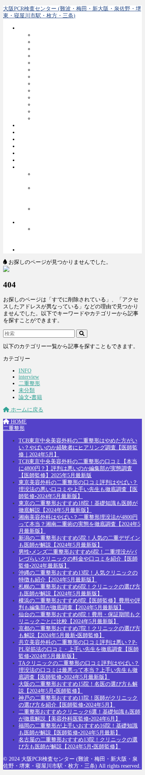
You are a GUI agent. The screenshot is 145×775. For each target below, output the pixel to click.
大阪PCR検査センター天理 (66, 97)
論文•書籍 (30, 167)
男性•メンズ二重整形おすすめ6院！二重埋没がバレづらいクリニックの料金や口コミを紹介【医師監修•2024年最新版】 (78, 559)
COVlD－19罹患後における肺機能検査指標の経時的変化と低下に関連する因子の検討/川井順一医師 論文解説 (86, 195)
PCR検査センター (40, 28)
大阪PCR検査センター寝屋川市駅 (74, 77)
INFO (25, 371)
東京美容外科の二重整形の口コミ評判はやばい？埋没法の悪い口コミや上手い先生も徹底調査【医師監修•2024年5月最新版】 (78, 489)
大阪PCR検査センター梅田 (66, 42)
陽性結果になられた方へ (48, 153)
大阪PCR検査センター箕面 (66, 111)
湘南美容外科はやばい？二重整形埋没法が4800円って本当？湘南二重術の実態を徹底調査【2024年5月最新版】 (79, 524)
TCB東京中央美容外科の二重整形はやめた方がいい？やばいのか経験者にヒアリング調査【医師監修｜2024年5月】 (78, 447)
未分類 (27, 390)
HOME (18, 422)
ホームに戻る (26, 410)
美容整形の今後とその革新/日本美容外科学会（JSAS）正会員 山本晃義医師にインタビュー (87, 236)
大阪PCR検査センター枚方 (66, 84)
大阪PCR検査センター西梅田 (69, 49)
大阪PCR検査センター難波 (66, 35)
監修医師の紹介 (37, 160)
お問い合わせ (35, 146)
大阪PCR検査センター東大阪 (69, 118)
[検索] (81, 334)
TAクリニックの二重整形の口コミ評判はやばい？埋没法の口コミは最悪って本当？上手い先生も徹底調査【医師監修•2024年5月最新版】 (79, 670)
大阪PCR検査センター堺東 (66, 70)
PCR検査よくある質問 (45, 139)
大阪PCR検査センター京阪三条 (71, 104)
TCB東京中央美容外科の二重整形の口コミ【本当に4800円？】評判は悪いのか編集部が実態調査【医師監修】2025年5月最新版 (78, 468)
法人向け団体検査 (40, 125)
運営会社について (40, 132)
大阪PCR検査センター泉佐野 (69, 63)
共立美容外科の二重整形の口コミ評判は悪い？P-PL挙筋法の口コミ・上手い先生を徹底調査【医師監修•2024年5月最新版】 (79, 649)
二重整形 (29, 250)
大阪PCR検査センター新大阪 (69, 56)
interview (29, 222)
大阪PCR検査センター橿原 (66, 90)
